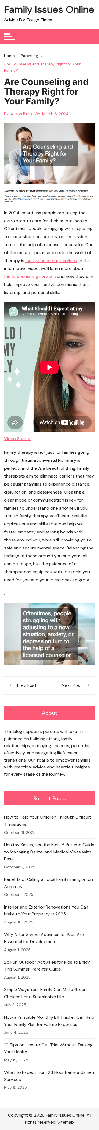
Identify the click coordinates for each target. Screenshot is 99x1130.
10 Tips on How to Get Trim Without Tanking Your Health (48, 1048)
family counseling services (51, 261)
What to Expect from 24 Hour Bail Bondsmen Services (49, 1075)
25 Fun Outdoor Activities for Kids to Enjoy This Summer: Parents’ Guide (47, 965)
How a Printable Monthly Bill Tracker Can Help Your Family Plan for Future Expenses (49, 1020)
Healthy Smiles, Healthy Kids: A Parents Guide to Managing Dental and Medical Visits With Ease (49, 852)
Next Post (72, 685)
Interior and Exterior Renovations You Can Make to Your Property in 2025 (46, 910)
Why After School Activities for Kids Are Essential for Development (44, 938)
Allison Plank (21, 113)
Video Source (17, 439)
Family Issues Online (49, 9)
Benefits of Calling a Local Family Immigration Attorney (48, 882)
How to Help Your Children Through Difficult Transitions (47, 820)
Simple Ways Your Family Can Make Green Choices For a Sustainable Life (45, 993)
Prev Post (27, 685)
